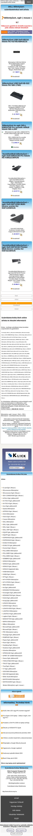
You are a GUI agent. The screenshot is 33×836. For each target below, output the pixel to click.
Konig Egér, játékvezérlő (10, 600)
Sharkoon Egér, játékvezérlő (11, 648)
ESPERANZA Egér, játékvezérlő (12, 537)
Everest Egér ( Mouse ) (10, 548)
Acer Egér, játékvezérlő (10, 506)
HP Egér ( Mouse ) (8, 577)
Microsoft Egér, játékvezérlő (11, 627)
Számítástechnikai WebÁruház (16, 786)
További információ (16, 833)
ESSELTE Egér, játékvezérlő (11, 545)
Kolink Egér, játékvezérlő (10, 598)
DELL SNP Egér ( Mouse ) (11, 529)
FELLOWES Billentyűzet (10, 550)
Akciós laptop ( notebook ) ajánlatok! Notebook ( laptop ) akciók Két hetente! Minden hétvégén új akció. (16, 425)
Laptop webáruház (14, 1)
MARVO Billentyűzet (9, 621)
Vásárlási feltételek (16, 814)
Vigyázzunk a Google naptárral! (12, 748)
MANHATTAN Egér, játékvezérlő (12, 619)
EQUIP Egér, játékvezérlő (10, 532)
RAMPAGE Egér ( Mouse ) (11, 637)
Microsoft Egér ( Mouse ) (10, 629)
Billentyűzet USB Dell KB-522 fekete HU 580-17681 (15, 84)
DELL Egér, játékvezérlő (10, 524)
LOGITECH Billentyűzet (10, 611)
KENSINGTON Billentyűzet (11, 590)
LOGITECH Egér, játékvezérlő (12, 613)
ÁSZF (16, 818)
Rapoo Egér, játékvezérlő (10, 640)
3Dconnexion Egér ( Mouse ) (11, 493)
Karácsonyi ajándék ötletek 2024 (13, 753)
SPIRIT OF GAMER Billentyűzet (12, 655)
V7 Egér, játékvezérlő (9, 669)
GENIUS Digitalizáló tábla (11, 569)
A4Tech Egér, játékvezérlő (11, 498)
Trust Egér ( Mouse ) (9, 666)
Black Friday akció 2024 (10, 758)
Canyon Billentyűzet (9, 519)
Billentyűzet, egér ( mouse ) (18, 18)
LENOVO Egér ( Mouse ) (10, 606)
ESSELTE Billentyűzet (9, 543)
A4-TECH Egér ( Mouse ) (10, 503)
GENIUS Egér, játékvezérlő (11, 564)
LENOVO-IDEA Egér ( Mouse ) (12, 608)
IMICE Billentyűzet (8, 585)
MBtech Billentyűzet (9, 624)
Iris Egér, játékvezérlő (9, 587)
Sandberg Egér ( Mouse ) (10, 645)
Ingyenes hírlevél (16, 802)
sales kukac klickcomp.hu (18, 775)
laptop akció (12, 763)
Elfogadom (10, 830)
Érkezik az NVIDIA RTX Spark (12, 727)
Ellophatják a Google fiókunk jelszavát (14, 743)
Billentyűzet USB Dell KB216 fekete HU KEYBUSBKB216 (15, 41)
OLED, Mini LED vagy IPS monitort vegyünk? (16, 710)
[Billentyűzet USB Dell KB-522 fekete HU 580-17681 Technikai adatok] (16, 103)
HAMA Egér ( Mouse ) (9, 574)
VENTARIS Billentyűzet (10, 671)
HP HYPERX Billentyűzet (10, 579)
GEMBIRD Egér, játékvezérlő (11, 558)
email (16, 798)
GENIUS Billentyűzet (9, 561)
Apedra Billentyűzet (9, 508)
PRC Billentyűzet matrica (10, 632)
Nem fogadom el (21, 830)
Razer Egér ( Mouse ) (9, 642)
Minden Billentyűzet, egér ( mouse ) (13, 685)
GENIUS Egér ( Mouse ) (10, 566)
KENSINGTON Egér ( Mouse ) (12, 595)
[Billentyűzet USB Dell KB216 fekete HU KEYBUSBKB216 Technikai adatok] (16, 60)
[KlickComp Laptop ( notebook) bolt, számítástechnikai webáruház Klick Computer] (16, 441)
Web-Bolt (23, 1)
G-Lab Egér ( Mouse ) (9, 487)
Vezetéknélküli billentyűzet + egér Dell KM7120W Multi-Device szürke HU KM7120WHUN (15, 205)
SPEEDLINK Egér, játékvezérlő (12, 653)
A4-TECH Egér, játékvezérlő (11, 501)
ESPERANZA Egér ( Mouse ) (11, 540)
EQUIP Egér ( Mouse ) (9, 535)
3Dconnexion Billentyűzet (10, 490)
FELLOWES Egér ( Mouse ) (11, 556)
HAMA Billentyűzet (8, 571)
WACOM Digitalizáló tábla (11, 674)
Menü (29, 2)
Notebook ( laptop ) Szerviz (19, 432)
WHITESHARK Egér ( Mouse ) (12, 682)
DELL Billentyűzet (8, 522)
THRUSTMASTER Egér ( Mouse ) (13, 661)
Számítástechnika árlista (8, 2)
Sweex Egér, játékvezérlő (10, 658)
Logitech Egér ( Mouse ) (10, 616)
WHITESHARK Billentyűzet (11, 679)
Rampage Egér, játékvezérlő (11, 634)
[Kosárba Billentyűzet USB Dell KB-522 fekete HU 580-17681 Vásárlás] (21, 115)
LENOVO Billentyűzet (9, 603)
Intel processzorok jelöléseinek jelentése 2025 (17, 733)
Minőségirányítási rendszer (17, 783)
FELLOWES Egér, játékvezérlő (12, 553)
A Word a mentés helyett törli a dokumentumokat (17, 738)
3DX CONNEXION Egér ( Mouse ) (13, 495)
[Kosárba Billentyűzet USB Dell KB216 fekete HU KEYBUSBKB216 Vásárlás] (21, 73)
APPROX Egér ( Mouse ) (10, 511)
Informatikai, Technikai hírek (17, 703)
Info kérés (16, 810)
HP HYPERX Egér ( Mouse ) (11, 582)
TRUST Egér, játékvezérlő (11, 663)
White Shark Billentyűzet (10, 676)
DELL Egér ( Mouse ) (9, 527)
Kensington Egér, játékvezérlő (12, 592)
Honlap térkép (16, 806)
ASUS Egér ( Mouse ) (9, 516)
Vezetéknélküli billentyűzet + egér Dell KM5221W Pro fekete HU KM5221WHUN (16, 156)
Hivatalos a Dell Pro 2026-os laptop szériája (16, 722)
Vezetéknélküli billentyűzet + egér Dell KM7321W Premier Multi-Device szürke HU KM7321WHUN (15, 248)
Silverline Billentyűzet (9, 650)
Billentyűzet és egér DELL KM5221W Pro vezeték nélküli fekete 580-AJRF (15, 127)
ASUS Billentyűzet (8, 514)
